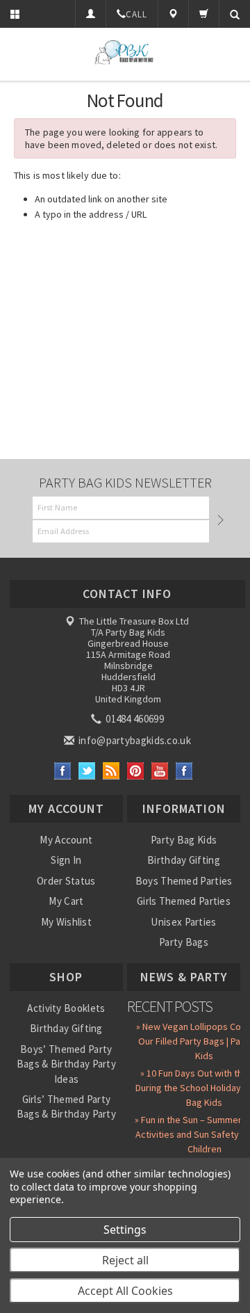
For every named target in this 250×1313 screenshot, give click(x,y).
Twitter (87, 771)
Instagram (184, 771)
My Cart (66, 901)
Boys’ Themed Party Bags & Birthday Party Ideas (66, 1064)
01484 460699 (133, 718)
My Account (66, 839)
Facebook (63, 771)
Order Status (66, 880)
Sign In (66, 860)
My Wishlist (66, 921)
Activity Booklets (66, 1008)
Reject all (125, 1260)
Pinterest (135, 771)
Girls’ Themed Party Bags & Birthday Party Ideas (66, 1114)
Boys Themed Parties (184, 880)
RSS (111, 771)
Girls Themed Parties (184, 901)
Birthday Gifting (183, 860)
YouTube (160, 771)
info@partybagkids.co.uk (133, 740)
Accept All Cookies (125, 1290)
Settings (125, 1229)
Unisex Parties (183, 921)
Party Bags (183, 942)
